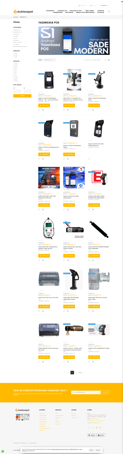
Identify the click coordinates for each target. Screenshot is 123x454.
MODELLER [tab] (16, 61)
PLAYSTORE (57, 424)
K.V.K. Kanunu (42, 413)
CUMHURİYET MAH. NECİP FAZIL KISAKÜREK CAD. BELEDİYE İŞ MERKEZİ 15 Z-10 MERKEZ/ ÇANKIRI (97, 416)
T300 (16, 76)
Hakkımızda (57, 417)
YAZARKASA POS (62, 11)
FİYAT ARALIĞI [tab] (17, 85)
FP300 (16, 64)
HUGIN (16, 55)
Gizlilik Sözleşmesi (43, 415)
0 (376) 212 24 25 (100, 420)
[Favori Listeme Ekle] (39, 110)
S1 (15, 74)
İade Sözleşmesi (42, 426)
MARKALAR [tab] (16, 51)
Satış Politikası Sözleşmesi (44, 428)
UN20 (16, 79)
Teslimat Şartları (42, 422)
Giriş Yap (94, 5)
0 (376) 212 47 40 (95, 419)
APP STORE (57, 422)
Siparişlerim (73, 415)
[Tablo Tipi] (109, 60)
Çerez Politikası (42, 417)
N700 (16, 67)
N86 (16, 69)
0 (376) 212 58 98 (91, 420)
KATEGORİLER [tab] (17, 27)
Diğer (16, 53)
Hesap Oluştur (83, 5)
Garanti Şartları (42, 420)
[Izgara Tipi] (106, 60)
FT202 (16, 65)
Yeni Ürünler (41, 430)
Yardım (56, 413)
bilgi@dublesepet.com (95, 423)
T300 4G (17, 77)
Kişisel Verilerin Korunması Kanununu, (60, 449)
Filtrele (22, 96)
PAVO (16, 57)
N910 (16, 70)
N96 (16, 72)
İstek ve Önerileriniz (59, 415)
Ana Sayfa (15, 17)
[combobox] (49, 60)
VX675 (16, 81)
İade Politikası (42, 424)
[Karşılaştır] (43, 110)
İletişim (56, 420)
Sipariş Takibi (74, 417)
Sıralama (40, 60)
